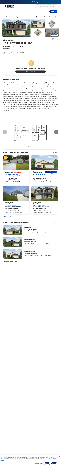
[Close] (59, 456)
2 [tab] (31, 147)
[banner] (30, 2)
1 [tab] (28, 147)
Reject (47, 463)
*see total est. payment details (13, 175)
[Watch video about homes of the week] (31, 63)
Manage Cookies (39, 463)
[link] (16, 28)
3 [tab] (33, 147)
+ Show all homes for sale (11, 217)
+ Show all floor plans (10, 261)
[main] (30, 240)
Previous (4, 132)
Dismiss (54, 463)
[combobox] (47, 6)
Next (56, 132)
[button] (53, 11)
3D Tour (55, 39)
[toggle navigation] (3, 6)
